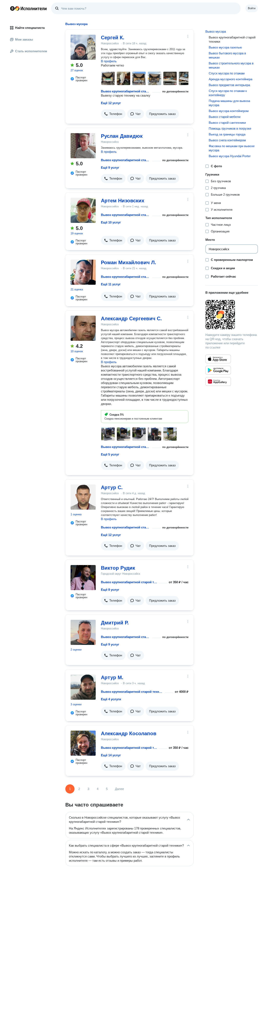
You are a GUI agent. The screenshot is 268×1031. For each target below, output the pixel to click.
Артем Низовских (122, 200)
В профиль (109, 61)
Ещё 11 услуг (111, 284)
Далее (119, 789)
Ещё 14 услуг (111, 755)
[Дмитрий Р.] (83, 632)
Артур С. (112, 487)
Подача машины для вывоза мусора (229, 103)
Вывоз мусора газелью (225, 47)
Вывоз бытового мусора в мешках (227, 55)
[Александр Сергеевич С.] (83, 328)
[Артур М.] (83, 687)
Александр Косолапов (128, 733)
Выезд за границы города (227, 134)
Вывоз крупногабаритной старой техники (126, 91)
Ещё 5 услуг (110, 454)
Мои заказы (24, 39)
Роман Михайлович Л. (128, 262)
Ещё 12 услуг (111, 103)
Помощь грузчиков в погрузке (230, 128)
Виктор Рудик (118, 568)
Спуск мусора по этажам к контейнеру (228, 93)
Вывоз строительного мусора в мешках (231, 65)
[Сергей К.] (83, 47)
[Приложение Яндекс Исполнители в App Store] (218, 359)
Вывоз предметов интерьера (229, 85)
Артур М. (112, 677)
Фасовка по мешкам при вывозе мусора (232, 148)
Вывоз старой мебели (224, 117)
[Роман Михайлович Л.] (83, 272)
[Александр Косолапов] (83, 743)
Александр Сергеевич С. (131, 318)
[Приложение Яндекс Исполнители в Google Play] (218, 370)
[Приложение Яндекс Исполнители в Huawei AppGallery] (218, 381)
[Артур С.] (83, 497)
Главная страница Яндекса (12, 8)
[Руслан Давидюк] (83, 145)
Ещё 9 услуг (110, 167)
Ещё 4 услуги (111, 699)
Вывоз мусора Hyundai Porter (230, 156)
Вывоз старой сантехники (227, 122)
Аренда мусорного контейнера (230, 79)
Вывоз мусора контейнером (229, 111)
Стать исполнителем (31, 51)
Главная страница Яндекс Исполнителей (28, 8)
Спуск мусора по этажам (227, 73)
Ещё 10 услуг (111, 222)
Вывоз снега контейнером (227, 140)
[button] (113, 114)
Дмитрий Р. (115, 622)
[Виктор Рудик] (83, 577)
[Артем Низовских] (83, 210)
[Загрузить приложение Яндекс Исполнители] (231, 314)
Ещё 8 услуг (110, 589)
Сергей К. (112, 37)
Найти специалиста (30, 27)
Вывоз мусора (215, 31)
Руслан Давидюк (122, 136)
